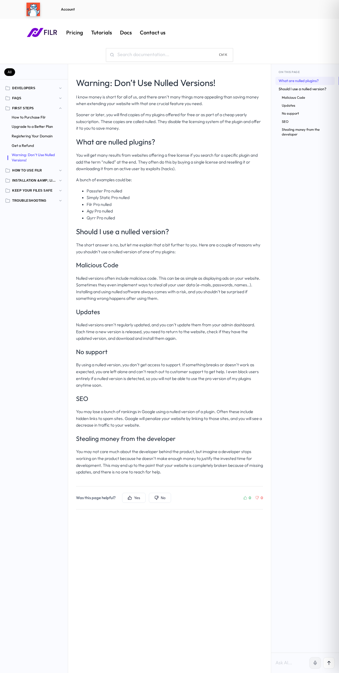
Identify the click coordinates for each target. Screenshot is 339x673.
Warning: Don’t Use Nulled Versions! (33, 157)
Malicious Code (293, 97)
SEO (285, 121)
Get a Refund (23, 145)
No (163, 498)
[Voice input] (315, 663)
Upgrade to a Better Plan (32, 126)
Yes (137, 498)
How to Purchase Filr (29, 117)
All (10, 72)
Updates (288, 105)
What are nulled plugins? (299, 80)
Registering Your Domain (32, 136)
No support (290, 113)
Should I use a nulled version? (302, 89)
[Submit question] (329, 663)
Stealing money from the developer (301, 131)
